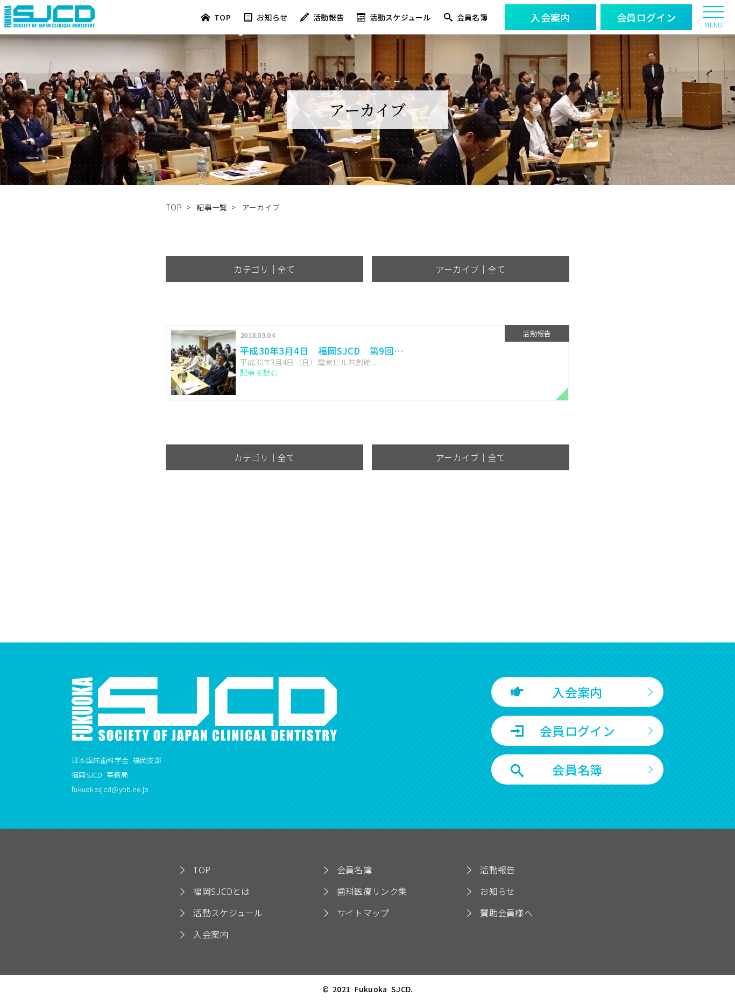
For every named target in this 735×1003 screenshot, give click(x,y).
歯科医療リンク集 (372, 891)
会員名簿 (472, 17)
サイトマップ (363, 912)
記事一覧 (211, 207)
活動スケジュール (400, 17)
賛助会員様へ (506, 912)
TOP (222, 17)
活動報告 (328, 17)
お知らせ (272, 17)
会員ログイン (577, 731)
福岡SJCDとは (221, 891)
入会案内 (577, 692)
